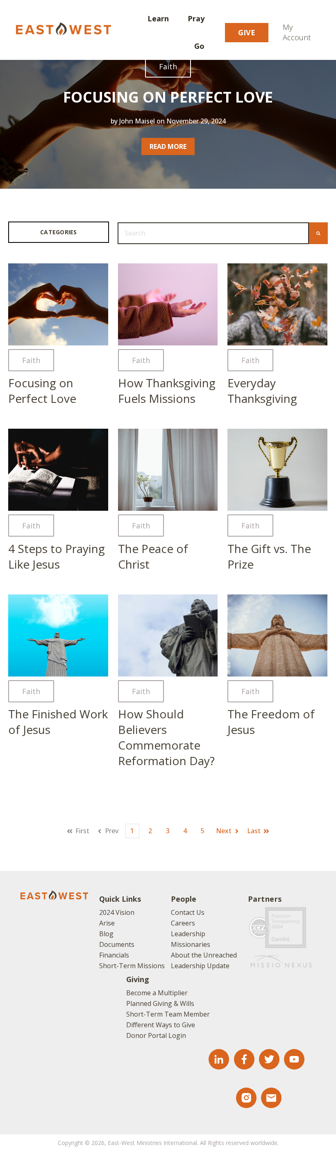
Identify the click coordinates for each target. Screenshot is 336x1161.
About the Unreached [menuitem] (204, 955)
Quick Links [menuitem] (120, 899)
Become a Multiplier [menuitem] (157, 992)
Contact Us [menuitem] (187, 912)
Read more (168, 146)
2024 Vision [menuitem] (116, 912)
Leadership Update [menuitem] (200, 965)
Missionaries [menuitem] (190, 944)
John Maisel (137, 121)
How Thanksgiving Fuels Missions (167, 390)
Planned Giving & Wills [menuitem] (160, 1003)
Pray (196, 18)
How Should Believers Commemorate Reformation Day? (166, 737)
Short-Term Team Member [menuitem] (168, 1014)
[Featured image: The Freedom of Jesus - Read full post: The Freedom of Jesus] (277, 635)
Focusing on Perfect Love (168, 97)
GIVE (246, 32)
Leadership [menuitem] (188, 933)
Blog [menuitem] (106, 933)
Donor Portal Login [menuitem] (156, 1035)
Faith (168, 66)
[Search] (318, 233)
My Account (297, 32)
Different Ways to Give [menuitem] (160, 1024)
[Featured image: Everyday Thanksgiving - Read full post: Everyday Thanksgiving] (277, 304)
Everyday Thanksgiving (262, 390)
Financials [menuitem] (114, 955)
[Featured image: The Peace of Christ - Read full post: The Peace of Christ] (168, 470)
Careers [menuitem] (183, 923)
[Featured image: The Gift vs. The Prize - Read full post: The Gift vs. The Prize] (277, 470)
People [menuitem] (183, 899)
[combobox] (213, 233)
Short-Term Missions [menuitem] (132, 965)
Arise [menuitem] (107, 923)
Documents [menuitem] (116, 944)
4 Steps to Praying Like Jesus (56, 556)
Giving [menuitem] (137, 979)
